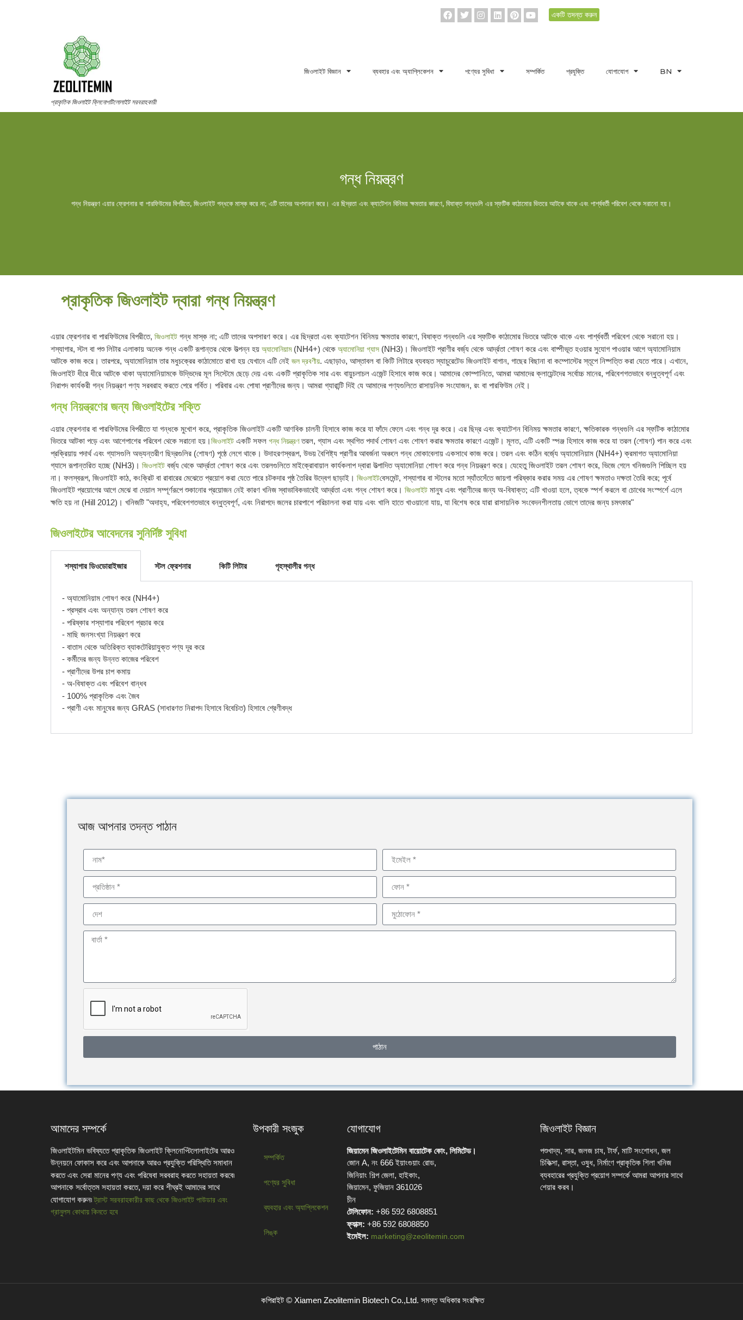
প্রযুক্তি (575, 71)
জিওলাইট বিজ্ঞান (322, 71)
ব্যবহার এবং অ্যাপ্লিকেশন (403, 71)
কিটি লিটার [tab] (233, 566)
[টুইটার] (464, 15)
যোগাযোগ (617, 71)
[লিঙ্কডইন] (498, 15)
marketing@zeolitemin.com (418, 1236)
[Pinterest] (514, 15)
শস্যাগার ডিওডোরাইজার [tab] (96, 566)
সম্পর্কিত (535, 71)
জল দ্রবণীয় (306, 361)
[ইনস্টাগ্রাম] (481, 15)
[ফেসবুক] (448, 15)
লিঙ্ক (270, 1232)
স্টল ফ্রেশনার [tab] (173, 566)
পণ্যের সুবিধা (479, 71)
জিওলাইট (165, 336)
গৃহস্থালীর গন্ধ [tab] (295, 566)
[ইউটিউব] (531, 15)
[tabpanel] (371, 657)
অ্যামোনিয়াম (277, 349)
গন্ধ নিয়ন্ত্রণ (284, 441)
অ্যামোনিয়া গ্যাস (358, 349)
